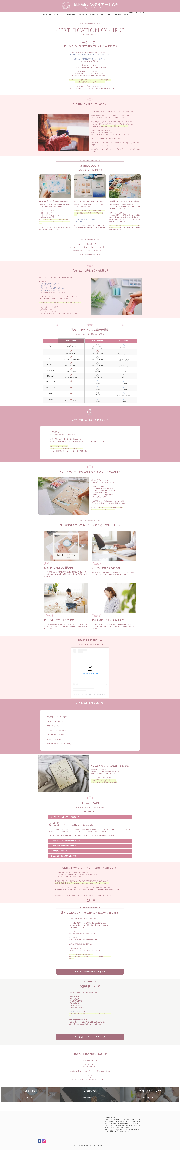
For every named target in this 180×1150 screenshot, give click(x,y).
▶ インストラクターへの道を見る (90, 971)
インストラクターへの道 (97, 14)
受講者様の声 (71, 14)
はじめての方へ (58, 14)
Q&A (137, 12)
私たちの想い (47, 14)
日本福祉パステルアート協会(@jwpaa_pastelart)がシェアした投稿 (92, 694)
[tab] (90, 826)
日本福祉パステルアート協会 (96, 4)
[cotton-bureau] (90, 412)
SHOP (142, 12)
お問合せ (131, 12)
